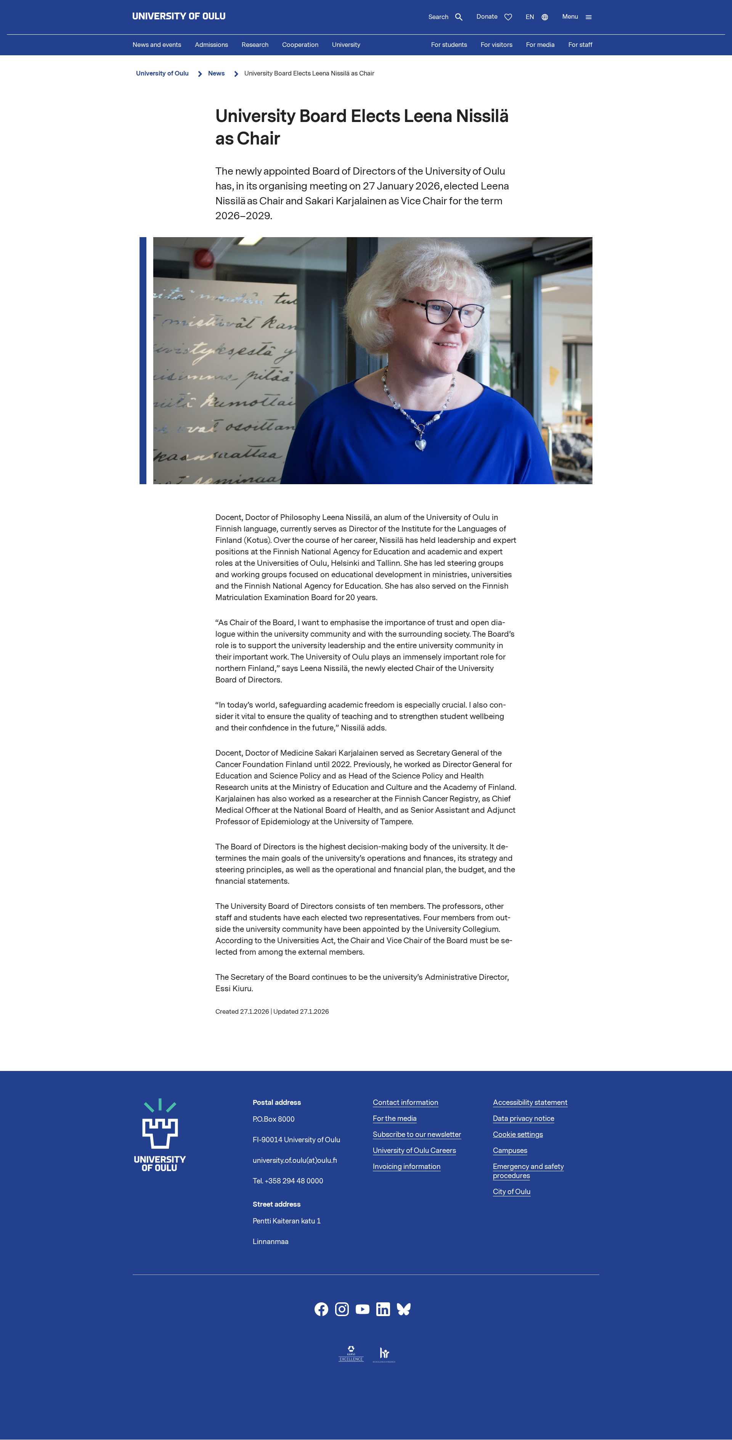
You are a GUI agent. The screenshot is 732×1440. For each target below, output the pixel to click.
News (216, 73)
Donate (487, 17)
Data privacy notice (523, 1119)
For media (540, 45)
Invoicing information (407, 1167)
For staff (580, 45)
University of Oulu (162, 73)
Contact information (405, 1103)
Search (438, 17)
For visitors (496, 45)
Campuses (510, 1151)
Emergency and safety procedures (528, 1171)
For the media (395, 1119)
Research (255, 45)
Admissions (211, 45)
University (346, 45)
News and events (157, 45)
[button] (577, 17)
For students (449, 45)
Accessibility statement (530, 1103)
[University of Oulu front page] (197, 17)
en (540, 23)
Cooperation (300, 45)
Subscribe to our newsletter (417, 1135)
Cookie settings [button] (518, 1135)
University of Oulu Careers (414, 1151)
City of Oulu (512, 1192)
